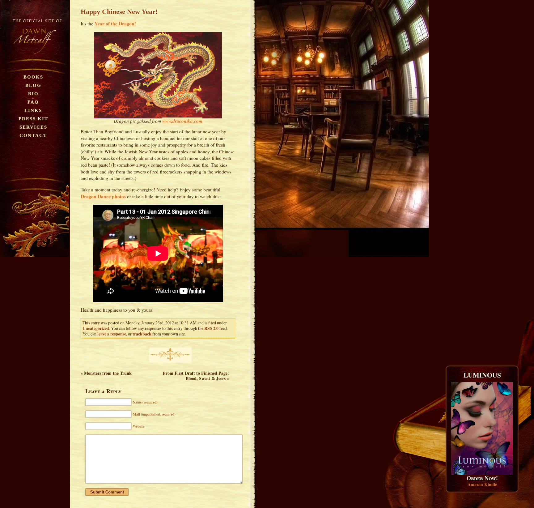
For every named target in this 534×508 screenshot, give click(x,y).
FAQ (33, 102)
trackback (142, 334)
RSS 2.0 (211, 328)
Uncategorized (96, 328)
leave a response (111, 334)
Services (33, 127)
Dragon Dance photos (103, 196)
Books (33, 76)
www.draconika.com (182, 120)
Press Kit (33, 118)
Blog (33, 85)
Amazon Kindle (482, 484)
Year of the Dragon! (115, 23)
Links (33, 110)
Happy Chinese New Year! (119, 11)
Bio (33, 93)
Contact (33, 135)
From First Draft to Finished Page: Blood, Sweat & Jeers (196, 376)
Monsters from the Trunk (108, 373)
